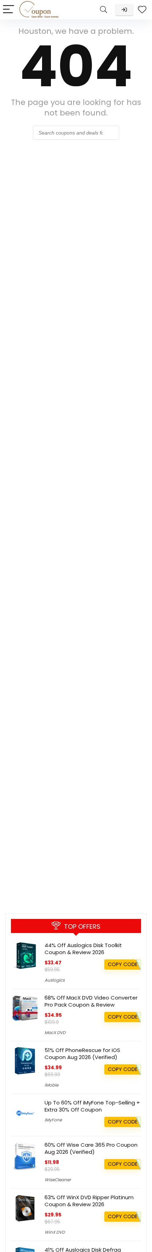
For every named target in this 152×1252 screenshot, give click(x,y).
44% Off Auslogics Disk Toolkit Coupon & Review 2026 (83, 948)
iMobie (51, 1085)
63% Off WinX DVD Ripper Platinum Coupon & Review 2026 (89, 1201)
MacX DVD (55, 1032)
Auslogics (55, 980)
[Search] (103, 9)
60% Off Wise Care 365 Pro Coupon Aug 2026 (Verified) (91, 1148)
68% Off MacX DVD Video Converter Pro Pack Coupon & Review (91, 1001)
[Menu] (8, 9)
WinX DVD (55, 1232)
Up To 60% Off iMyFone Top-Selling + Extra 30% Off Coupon (92, 1106)
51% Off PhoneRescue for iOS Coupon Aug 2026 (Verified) (82, 1053)
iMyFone (53, 1120)
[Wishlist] (142, 9)
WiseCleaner (58, 1180)
